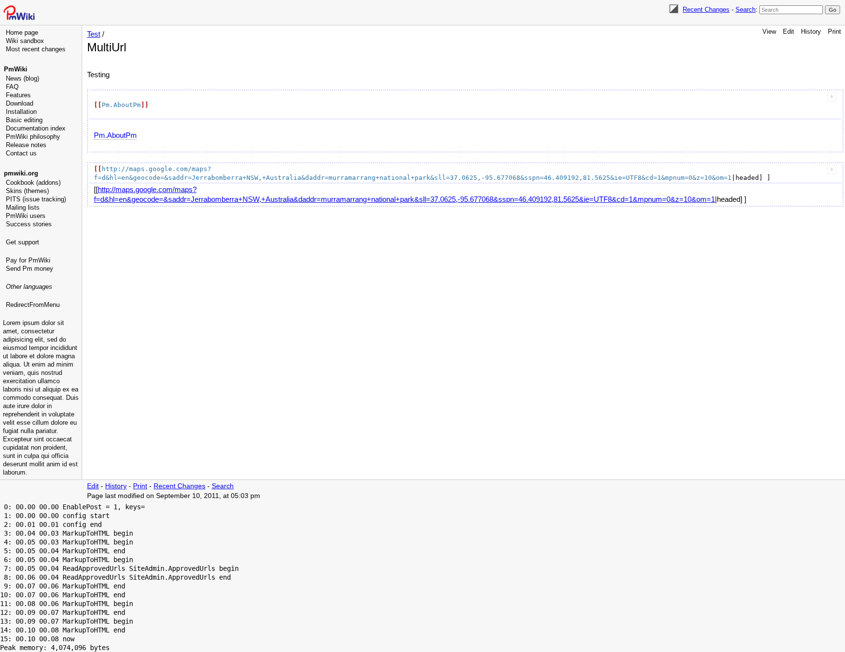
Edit (788, 31)
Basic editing (24, 120)
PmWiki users (25, 215)
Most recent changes (36, 49)
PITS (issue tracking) (36, 199)
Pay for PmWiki (28, 260)
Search (745, 9)
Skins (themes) (27, 191)
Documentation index (36, 128)
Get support (22, 242)
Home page (22, 32)
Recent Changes (706, 9)
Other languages (29, 286)
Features (18, 95)
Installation (21, 111)
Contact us (21, 153)
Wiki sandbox (25, 40)
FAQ (12, 86)
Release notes (26, 145)
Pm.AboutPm (115, 135)
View (769, 31)
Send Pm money (29, 268)
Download (19, 103)
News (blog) (22, 78)
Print (834, 31)
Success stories (29, 224)
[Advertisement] (42, 359)
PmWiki (15, 69)
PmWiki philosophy (33, 136)
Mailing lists (23, 207)
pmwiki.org (21, 173)
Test (93, 34)
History (811, 31)
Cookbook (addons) (33, 182)
